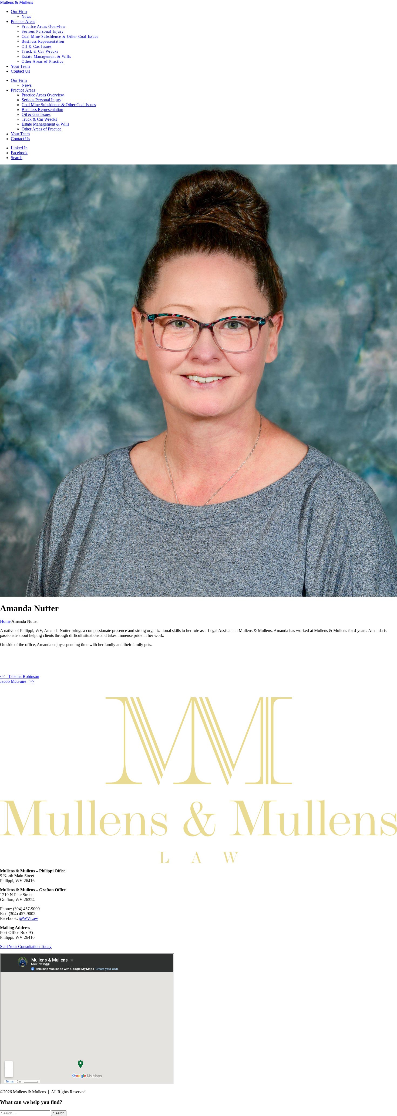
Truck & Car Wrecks (40, 51)
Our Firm (19, 11)
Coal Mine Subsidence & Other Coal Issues (60, 37)
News (26, 17)
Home (5, 621)
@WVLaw (28, 918)
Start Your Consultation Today (26, 946)
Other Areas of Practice (42, 61)
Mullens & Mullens (16, 2)
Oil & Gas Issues (37, 47)
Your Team (20, 66)
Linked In (19, 148)
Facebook (19, 152)
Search (16, 157)
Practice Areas (23, 21)
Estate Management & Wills (46, 57)
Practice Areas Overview (43, 27)
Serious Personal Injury (43, 31)
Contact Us (20, 71)
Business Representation (43, 41)
